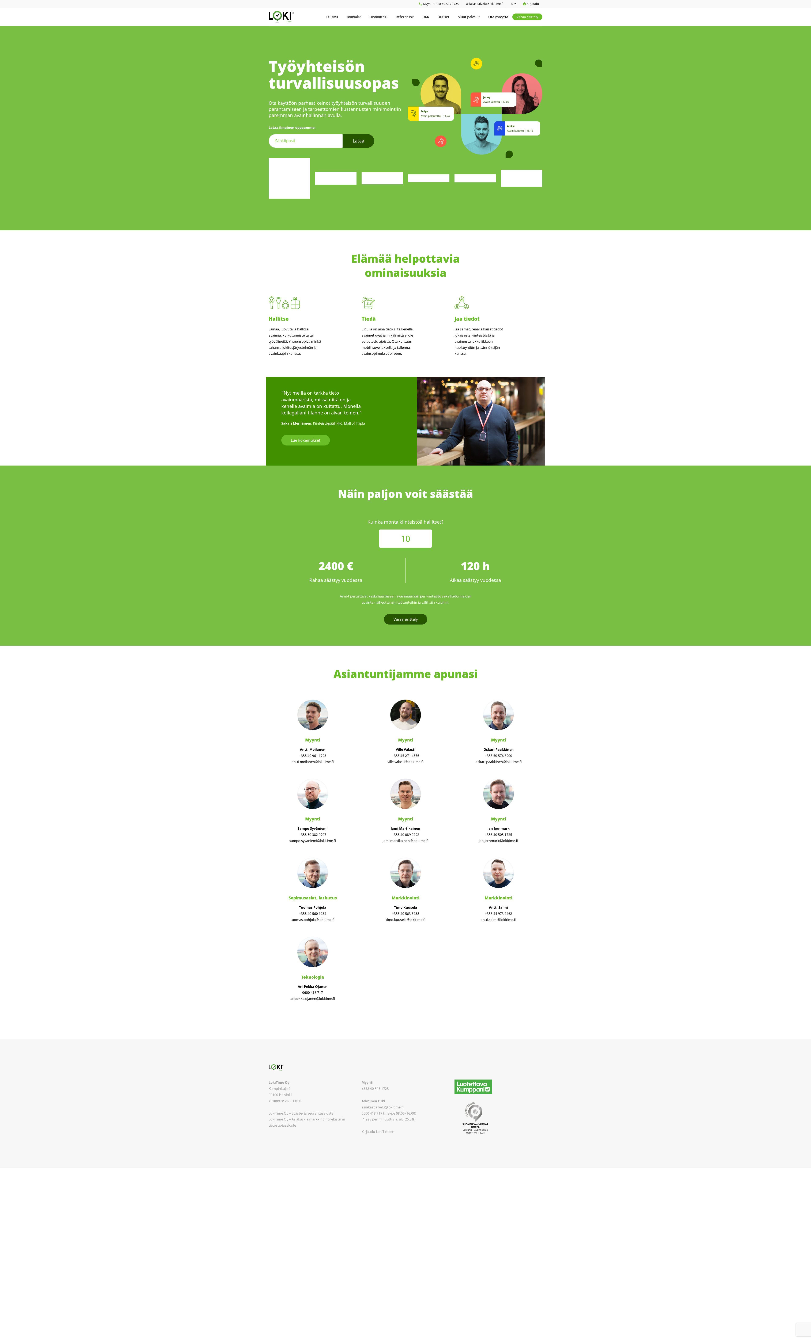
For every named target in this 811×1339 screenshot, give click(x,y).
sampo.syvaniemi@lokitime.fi (312, 840)
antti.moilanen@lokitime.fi (313, 761)
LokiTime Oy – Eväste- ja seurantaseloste (301, 1113)
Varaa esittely (405, 619)
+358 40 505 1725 (441, 4)
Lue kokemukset (305, 440)
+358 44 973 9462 (498, 913)
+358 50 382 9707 (312, 834)
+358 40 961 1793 (312, 755)
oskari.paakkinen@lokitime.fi (498, 761)
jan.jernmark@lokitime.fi (498, 840)
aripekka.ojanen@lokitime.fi (312, 998)
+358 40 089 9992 (405, 834)
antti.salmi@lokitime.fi (498, 919)
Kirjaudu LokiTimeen (378, 1131)
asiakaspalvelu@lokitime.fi (484, 4)
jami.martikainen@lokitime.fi (406, 840)
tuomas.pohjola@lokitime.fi (313, 919)
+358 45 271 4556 (405, 755)
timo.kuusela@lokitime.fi (405, 919)
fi (512, 3)
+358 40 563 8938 (405, 913)
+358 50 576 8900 (498, 755)
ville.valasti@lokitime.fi (405, 761)
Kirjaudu (533, 4)
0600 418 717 (312, 992)
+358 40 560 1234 (312, 913)
